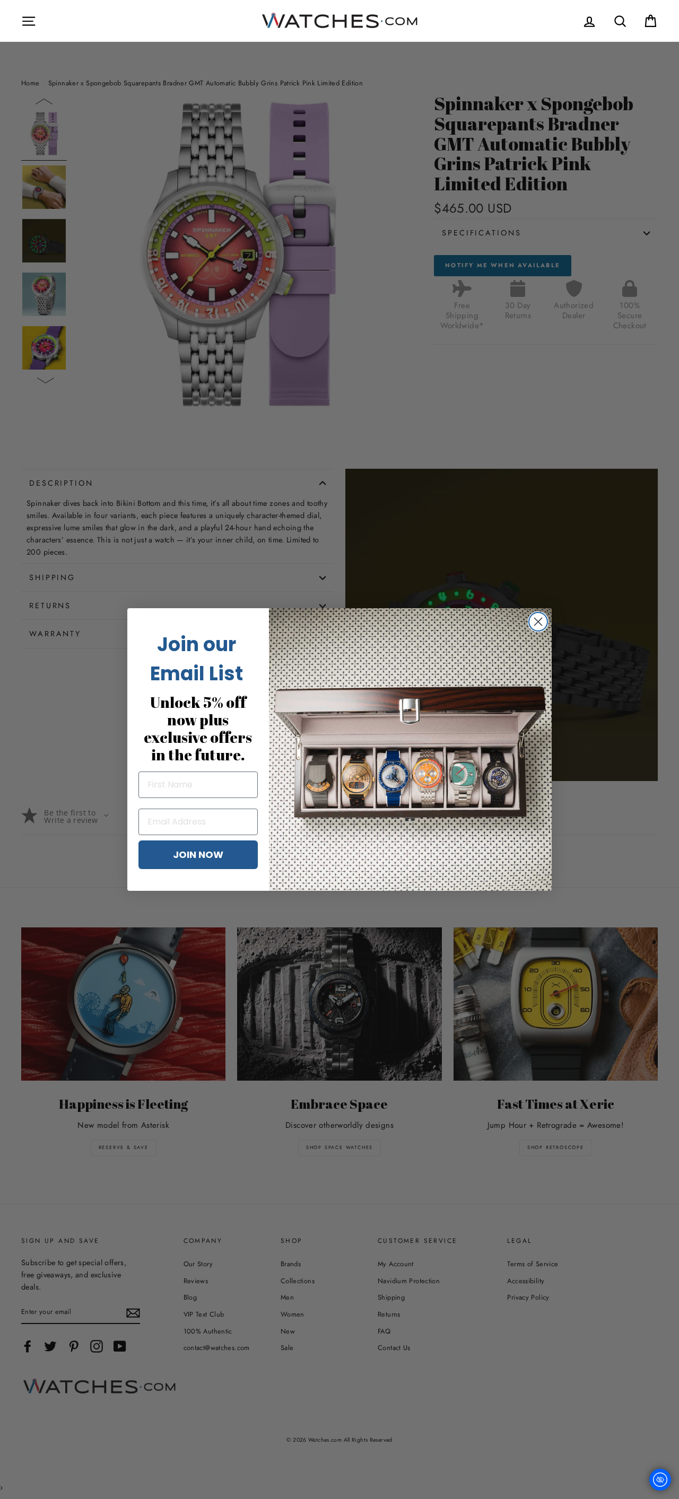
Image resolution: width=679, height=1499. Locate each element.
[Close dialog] (538, 621)
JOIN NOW (198, 854)
